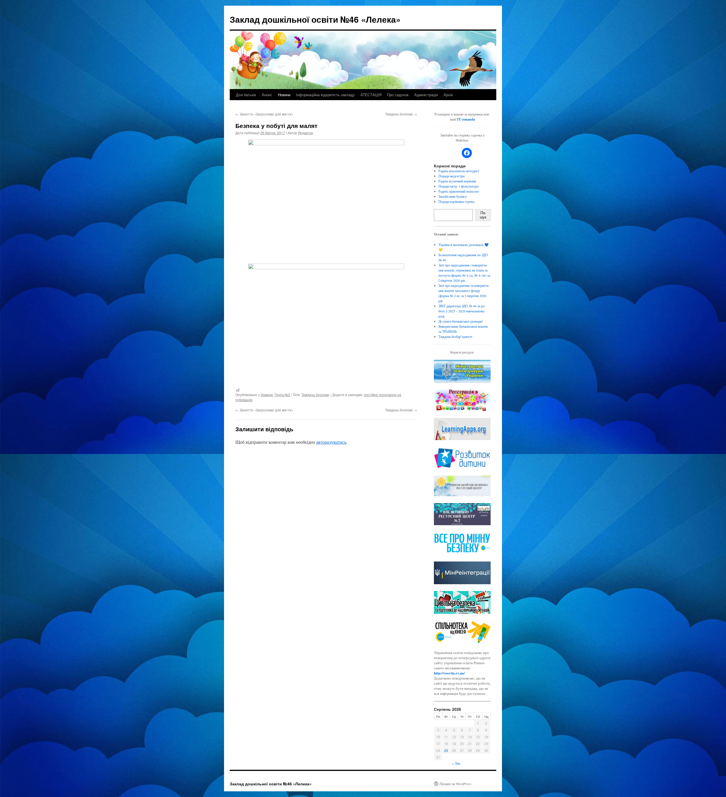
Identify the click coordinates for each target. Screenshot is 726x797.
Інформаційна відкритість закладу (325, 94)
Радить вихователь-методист (458, 171)
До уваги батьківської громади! (460, 321)
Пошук (483, 215)
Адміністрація (426, 94)
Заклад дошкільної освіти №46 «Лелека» (315, 19)
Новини (284, 94)
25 (446, 750)
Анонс (267, 94)
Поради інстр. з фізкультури (458, 186)
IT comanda (466, 119)
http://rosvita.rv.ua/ (449, 673)
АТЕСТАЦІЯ (370, 94)
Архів (448, 94)
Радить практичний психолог (458, 191)
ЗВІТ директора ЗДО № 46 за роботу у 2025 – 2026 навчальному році (462, 311)
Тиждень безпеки (401, 114)
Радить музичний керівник (457, 181)
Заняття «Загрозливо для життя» (264, 114)
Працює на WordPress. (456, 783)
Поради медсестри (451, 176)
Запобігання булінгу (452, 196)
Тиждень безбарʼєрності (455, 336)
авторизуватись (331, 442)
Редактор (305, 132)
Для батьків (246, 94)
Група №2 (282, 394)
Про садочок (398, 94)
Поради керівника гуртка (456, 201)
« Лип (456, 763)
